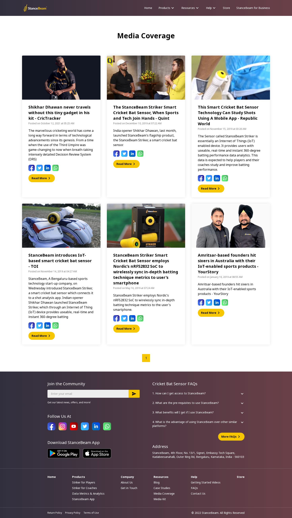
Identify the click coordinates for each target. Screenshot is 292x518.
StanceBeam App (83, 499)
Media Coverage (164, 493)
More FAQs (231, 436)
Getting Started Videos (205, 482)
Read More (42, 178)
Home (148, 8)
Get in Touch (129, 488)
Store (226, 8)
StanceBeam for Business (253, 8)
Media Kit (160, 499)
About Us (127, 482)
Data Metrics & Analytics (88, 493)
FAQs (194, 488)
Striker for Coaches (84, 488)
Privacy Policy (72, 512)
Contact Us (198, 493)
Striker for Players (83, 482)
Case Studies (162, 488)
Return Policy (54, 512)
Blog (157, 482)
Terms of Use (91, 512)
